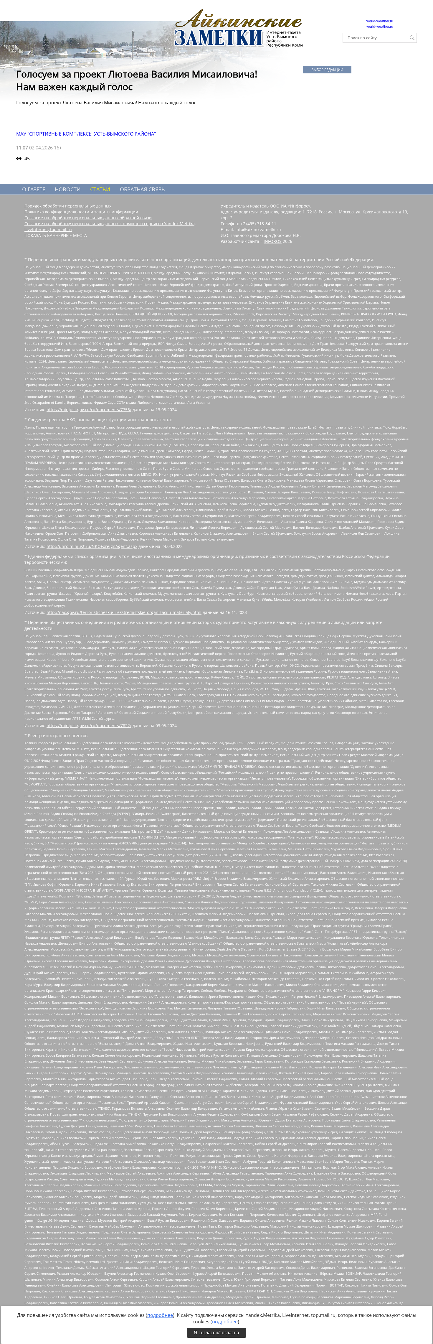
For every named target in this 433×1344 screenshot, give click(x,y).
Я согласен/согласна (216, 1332)
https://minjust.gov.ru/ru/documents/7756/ (89, 409)
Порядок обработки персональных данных (67, 206)
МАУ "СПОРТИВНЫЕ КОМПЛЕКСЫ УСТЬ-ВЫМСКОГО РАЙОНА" (86, 134)
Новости (68, 189)
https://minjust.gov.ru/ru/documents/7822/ (89, 725)
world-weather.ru (379, 21)
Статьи (100, 189)
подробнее (160, 1315)
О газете (33, 189)
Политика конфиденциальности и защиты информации (81, 212)
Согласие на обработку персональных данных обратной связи (88, 217)
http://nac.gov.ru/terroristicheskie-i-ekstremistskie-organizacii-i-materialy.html (124, 612)
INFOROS (273, 241)
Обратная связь (142, 189)
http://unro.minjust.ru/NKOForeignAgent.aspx (92, 546)
